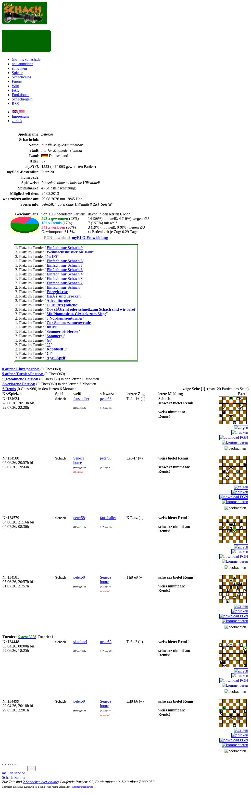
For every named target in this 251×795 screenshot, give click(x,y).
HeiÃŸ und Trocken (64, 296)
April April (56, 358)
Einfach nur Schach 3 (65, 278)
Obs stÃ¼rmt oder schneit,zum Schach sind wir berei (91, 309)
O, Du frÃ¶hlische (62, 305)
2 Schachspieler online (40, 782)
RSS (15, 103)
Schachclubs (21, 77)
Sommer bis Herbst (62, 331)
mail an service (13, 773)
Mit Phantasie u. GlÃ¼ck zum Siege (76, 314)
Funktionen (20, 95)
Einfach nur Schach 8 (65, 261)
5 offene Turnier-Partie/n (23, 374)
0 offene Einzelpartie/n (21, 369)
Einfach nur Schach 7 (65, 265)
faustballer (81, 399)
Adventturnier (59, 300)
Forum (17, 81)
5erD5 (52, 256)
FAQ (16, 90)
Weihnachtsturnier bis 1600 (69, 252)
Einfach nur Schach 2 (65, 283)
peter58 (106, 399)
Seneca (78, 458)
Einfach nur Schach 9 (65, 248)
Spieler (17, 73)
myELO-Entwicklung (90, 238)
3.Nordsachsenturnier (65, 318)
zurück (17, 121)
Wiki (15, 86)
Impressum (20, 116)
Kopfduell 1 (56, 349)
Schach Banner (13, 777)
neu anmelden (22, 64)
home (77, 462)
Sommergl (55, 336)
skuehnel (80, 642)
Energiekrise (57, 292)
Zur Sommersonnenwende (69, 323)
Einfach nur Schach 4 (65, 274)
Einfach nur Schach (63, 287)
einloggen (19, 68)
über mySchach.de (26, 59)
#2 (48, 345)
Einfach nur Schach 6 (65, 270)
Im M (51, 327)
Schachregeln (22, 99)
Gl (48, 340)
